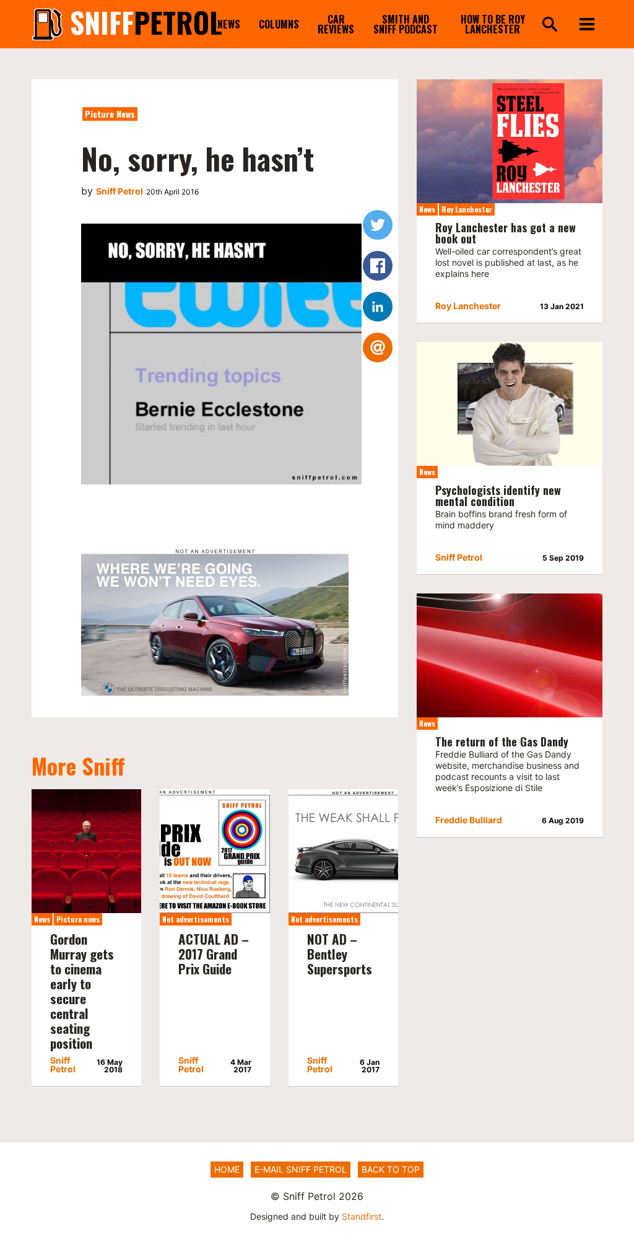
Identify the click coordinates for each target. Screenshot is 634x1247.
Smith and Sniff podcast (405, 24)
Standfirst (361, 1216)
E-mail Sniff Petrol (300, 1169)
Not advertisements (195, 919)
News (228, 24)
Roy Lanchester (466, 209)
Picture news (110, 113)
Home (227, 1169)
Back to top (391, 1169)
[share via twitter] (378, 225)
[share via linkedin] (378, 307)
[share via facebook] (378, 266)
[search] (549, 25)
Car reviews (336, 24)
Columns (279, 24)
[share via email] (378, 347)
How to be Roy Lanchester (493, 24)
